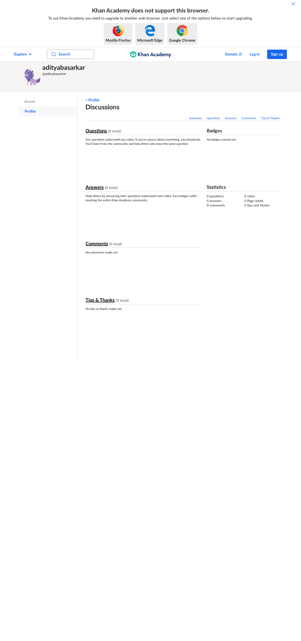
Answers (231, 118)
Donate (231, 54)
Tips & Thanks (270, 118)
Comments (249, 118)
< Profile (92, 100)
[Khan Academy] (150, 54)
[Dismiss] (293, 4)
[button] (31, 77)
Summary (195, 118)
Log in (255, 54)
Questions (213, 118)
